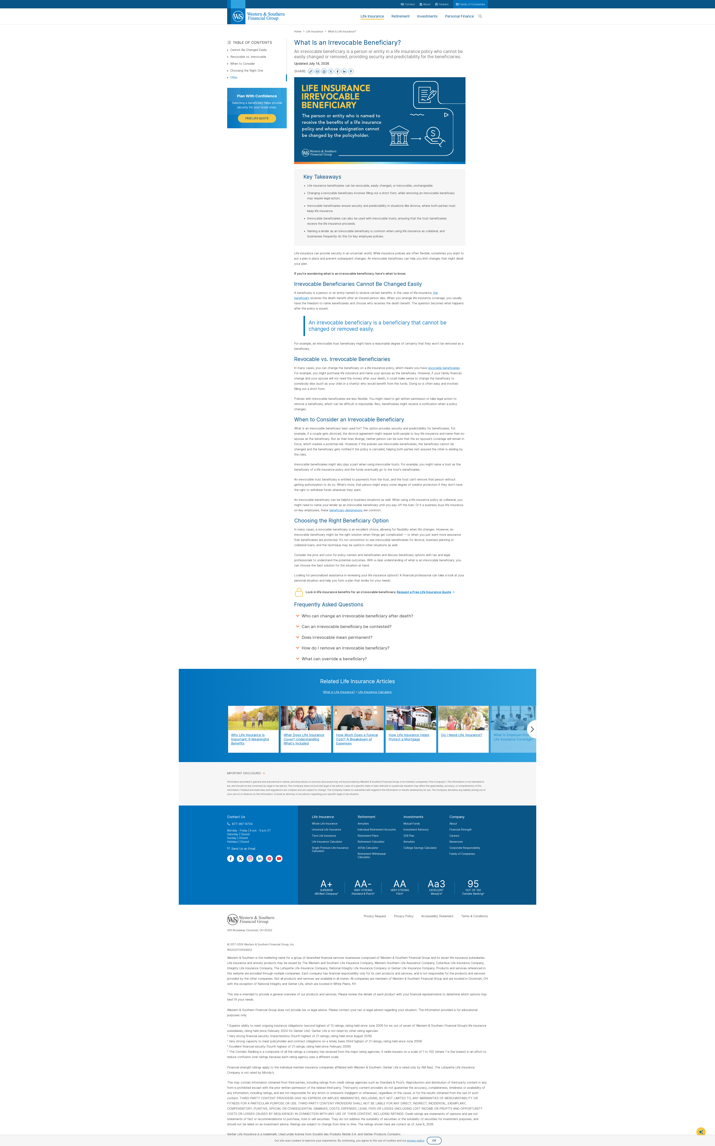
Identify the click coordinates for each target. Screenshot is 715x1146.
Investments (413, 817)
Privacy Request (375, 916)
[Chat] (701, 1132)
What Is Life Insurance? (342, 31)
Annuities (363, 823)
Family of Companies (462, 853)
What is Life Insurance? (339, 692)
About (453, 823)
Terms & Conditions (474, 916)
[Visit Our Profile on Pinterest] (269, 858)
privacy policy (415, 1140)
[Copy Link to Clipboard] (310, 71)
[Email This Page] (317, 71)
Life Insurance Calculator (375, 692)
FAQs (233, 77)
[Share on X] (331, 71)
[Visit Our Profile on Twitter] (240, 858)
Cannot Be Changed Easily (248, 50)
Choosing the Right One (246, 70)
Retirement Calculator (371, 841)
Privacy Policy (404, 916)
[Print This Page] (324, 71)
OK (434, 1140)
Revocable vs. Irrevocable (248, 57)
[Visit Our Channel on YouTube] (279, 858)
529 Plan (408, 835)
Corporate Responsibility (464, 847)
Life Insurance (315, 31)
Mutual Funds (411, 823)
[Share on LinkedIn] (344, 71)
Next (531, 729)
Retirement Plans (368, 835)
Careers (454, 835)
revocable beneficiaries (444, 368)
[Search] (480, 16)
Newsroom (456, 841)
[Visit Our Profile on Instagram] (250, 858)
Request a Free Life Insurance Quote (424, 592)
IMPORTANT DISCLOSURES (244, 773)
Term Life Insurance (324, 835)
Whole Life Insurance (325, 823)
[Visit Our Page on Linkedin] (259, 858)
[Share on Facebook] (337, 71)
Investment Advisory (416, 829)
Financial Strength (460, 829)
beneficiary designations (346, 510)
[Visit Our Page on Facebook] (230, 858)
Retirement (366, 817)
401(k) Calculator (368, 847)
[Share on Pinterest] (351, 71)
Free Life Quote (257, 118)
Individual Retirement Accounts (377, 829)
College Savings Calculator (420, 847)
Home (298, 31)
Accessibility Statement (437, 916)
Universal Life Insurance (326, 829)
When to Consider (242, 63)
